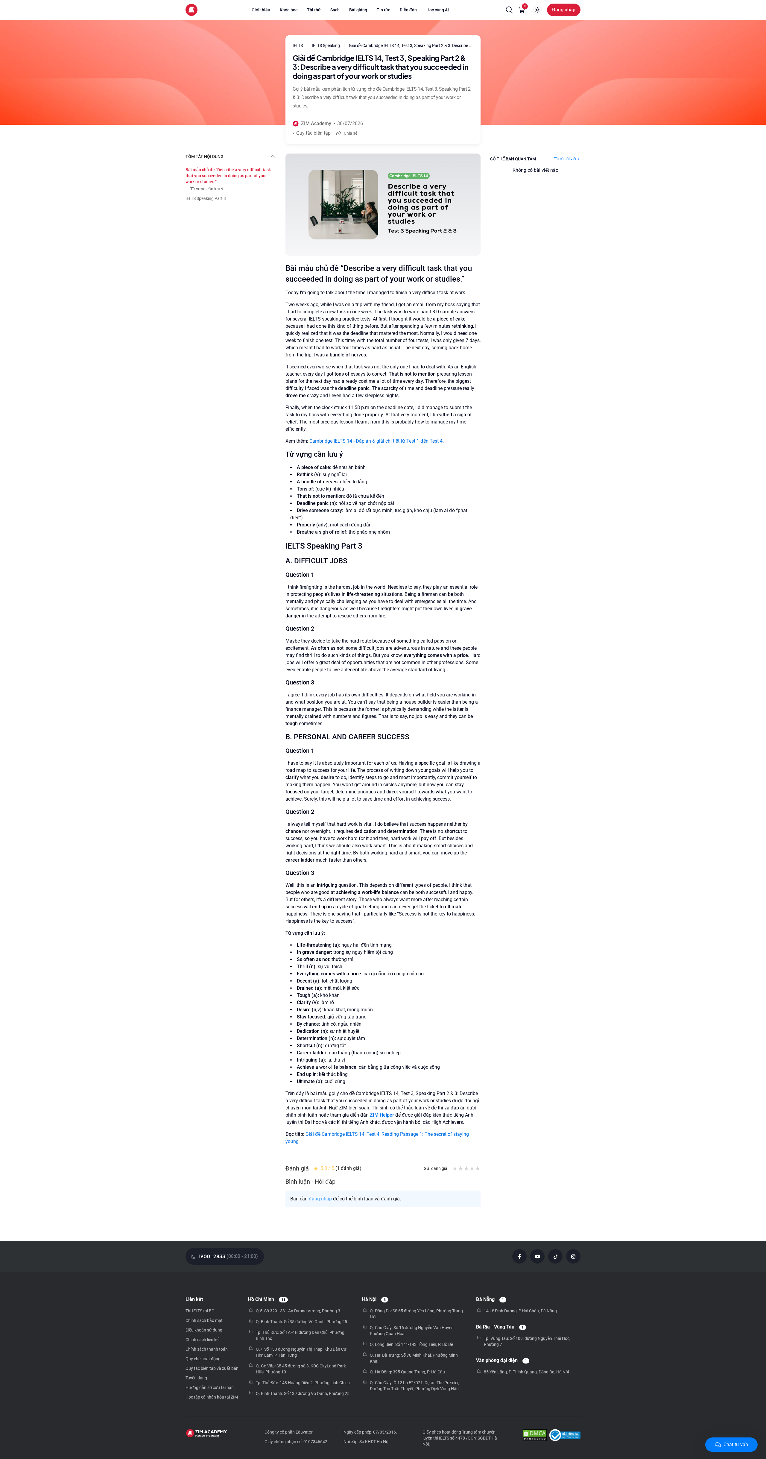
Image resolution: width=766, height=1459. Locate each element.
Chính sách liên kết (203, 1339)
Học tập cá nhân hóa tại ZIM (212, 1397)
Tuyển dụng (196, 1378)
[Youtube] (537, 1256)
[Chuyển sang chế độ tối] (537, 10)
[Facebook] (519, 1256)
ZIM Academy (316, 123)
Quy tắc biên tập (313, 133)
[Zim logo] (191, 10)
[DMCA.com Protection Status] (535, 1436)
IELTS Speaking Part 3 (206, 198)
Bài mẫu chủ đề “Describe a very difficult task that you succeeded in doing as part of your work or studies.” (228, 175)
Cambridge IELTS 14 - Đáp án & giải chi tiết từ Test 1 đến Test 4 (376, 441)
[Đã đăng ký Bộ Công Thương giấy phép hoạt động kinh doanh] (564, 1436)
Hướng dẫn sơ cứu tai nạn (210, 1387)
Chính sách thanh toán (207, 1349)
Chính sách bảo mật (204, 1320)
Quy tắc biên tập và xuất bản (212, 1368)
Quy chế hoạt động (203, 1358)
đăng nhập (320, 1199)
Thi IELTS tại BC (200, 1310)
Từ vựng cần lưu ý (206, 188)
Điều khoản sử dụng (204, 1330)
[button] (509, 10)
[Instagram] (573, 1256)
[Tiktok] (555, 1256)
